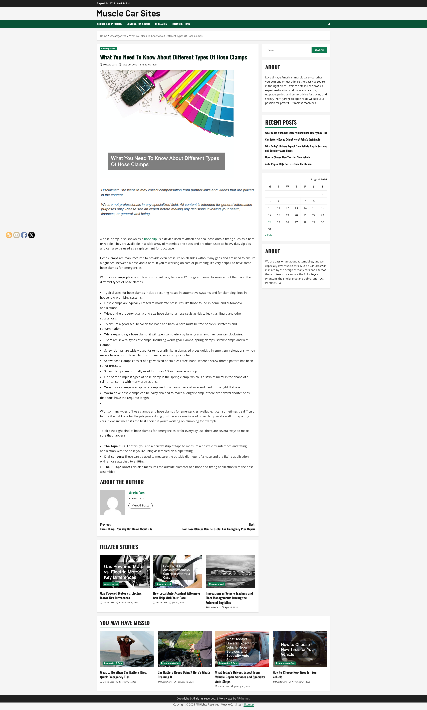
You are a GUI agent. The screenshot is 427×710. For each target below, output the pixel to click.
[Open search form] (329, 24)
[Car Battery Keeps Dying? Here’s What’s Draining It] (185, 649)
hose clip (150, 239)
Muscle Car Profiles (109, 24)
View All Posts (140, 505)
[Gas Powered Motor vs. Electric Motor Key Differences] (125, 571)
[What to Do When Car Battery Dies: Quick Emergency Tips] (127, 649)
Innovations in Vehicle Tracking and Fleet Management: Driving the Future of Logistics (229, 598)
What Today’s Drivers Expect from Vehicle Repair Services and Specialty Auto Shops (240, 677)
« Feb (268, 235)
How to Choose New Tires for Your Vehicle (287, 157)
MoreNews (225, 698)
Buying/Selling (181, 24)
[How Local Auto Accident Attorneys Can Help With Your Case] (177, 571)
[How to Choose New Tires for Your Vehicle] (300, 649)
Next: (218, 526)
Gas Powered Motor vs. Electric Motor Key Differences (121, 595)
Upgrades (161, 24)
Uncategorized (108, 48)
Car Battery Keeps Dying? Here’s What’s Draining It (292, 139)
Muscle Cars (110, 64)
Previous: (126, 526)
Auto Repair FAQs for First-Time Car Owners (288, 164)
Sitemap (249, 704)
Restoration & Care (138, 24)
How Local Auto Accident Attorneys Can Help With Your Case (176, 595)
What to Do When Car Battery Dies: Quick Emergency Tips (296, 133)
